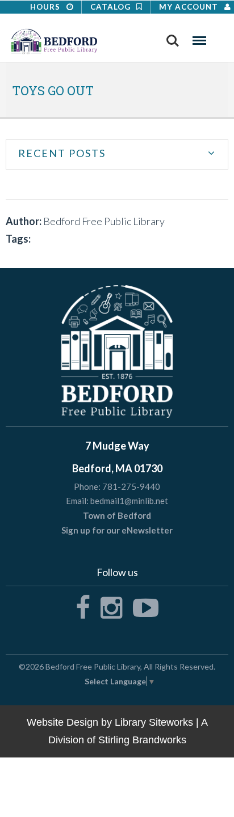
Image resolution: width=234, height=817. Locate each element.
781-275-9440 (131, 486)
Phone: (87, 486)
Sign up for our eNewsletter (117, 530)
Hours (46, 6)
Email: (77, 501)
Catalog (111, 6)
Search (172, 37)
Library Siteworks (154, 722)
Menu (199, 37)
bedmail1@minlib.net (129, 501)
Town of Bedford (117, 515)
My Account (189, 6)
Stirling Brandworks (142, 740)
